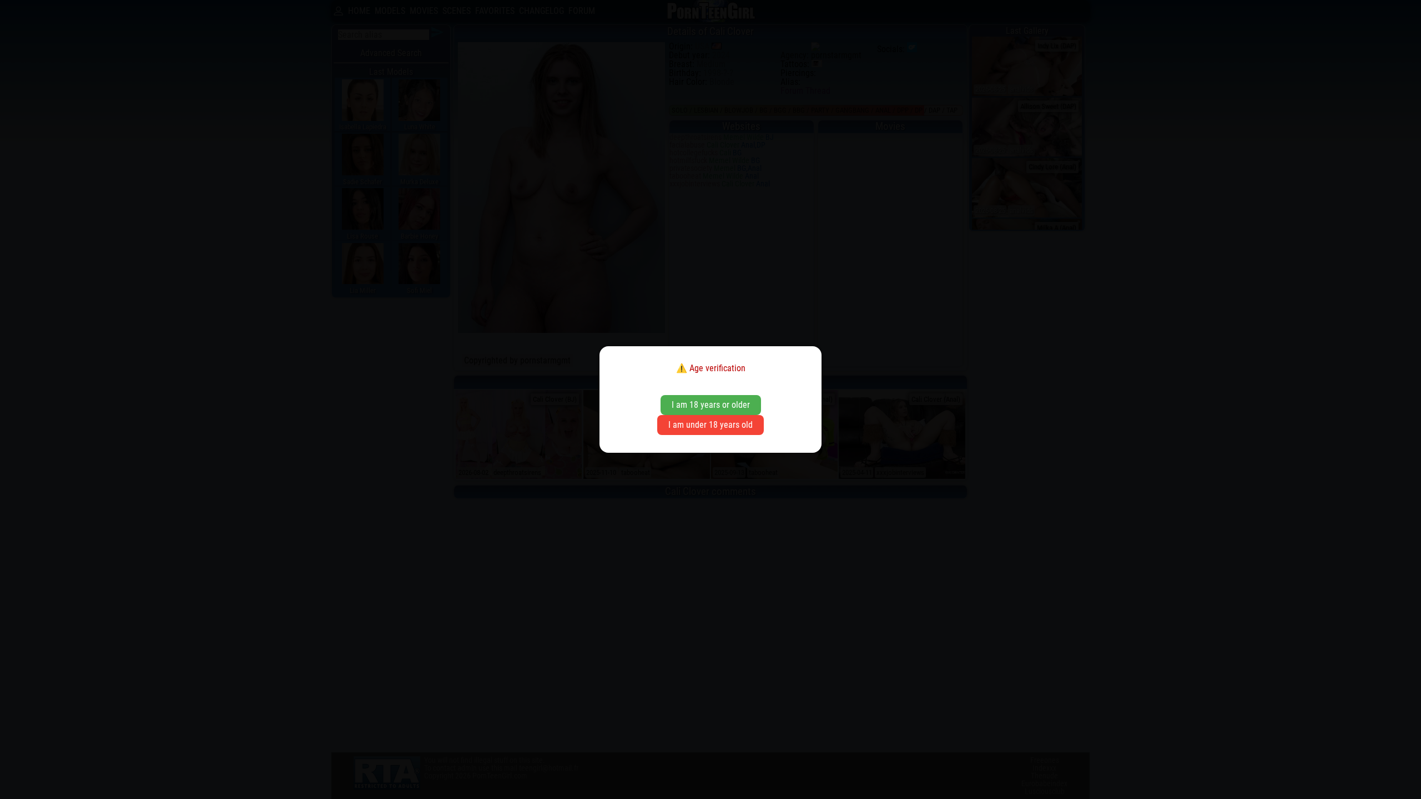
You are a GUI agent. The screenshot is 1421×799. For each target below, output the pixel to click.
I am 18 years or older (711, 405)
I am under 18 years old (710, 424)
